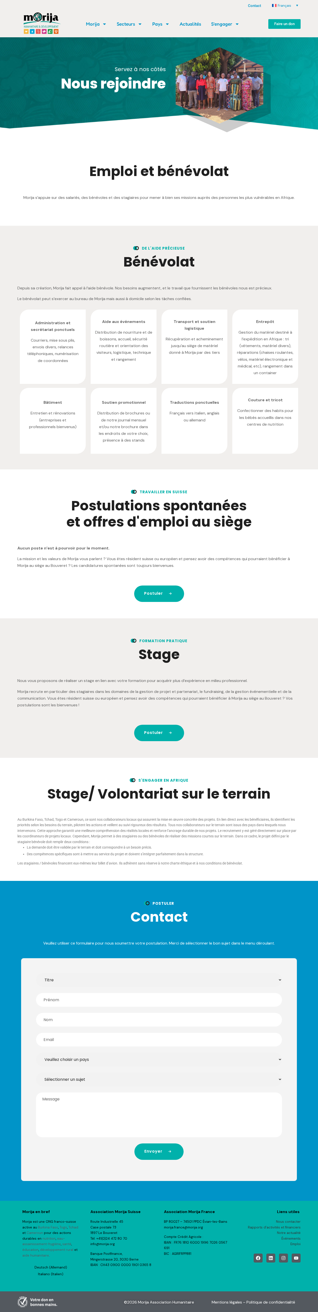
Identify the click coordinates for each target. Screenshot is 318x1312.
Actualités (190, 24)
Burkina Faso (48, 1227)
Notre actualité (289, 1233)
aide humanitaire (35, 1255)
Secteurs (126, 24)
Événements (291, 1238)
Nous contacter (288, 1222)
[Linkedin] (270, 1258)
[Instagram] (283, 1258)
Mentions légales (227, 1302)
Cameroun (35, 1233)
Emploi (295, 1244)
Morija (93, 24)
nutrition (49, 1238)
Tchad (73, 1227)
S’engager (221, 24)
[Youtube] (296, 1258)
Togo (63, 1227)
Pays (157, 24)
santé (66, 1244)
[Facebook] (258, 1258)
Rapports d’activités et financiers (274, 1227)
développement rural (56, 1250)
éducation (30, 1250)
